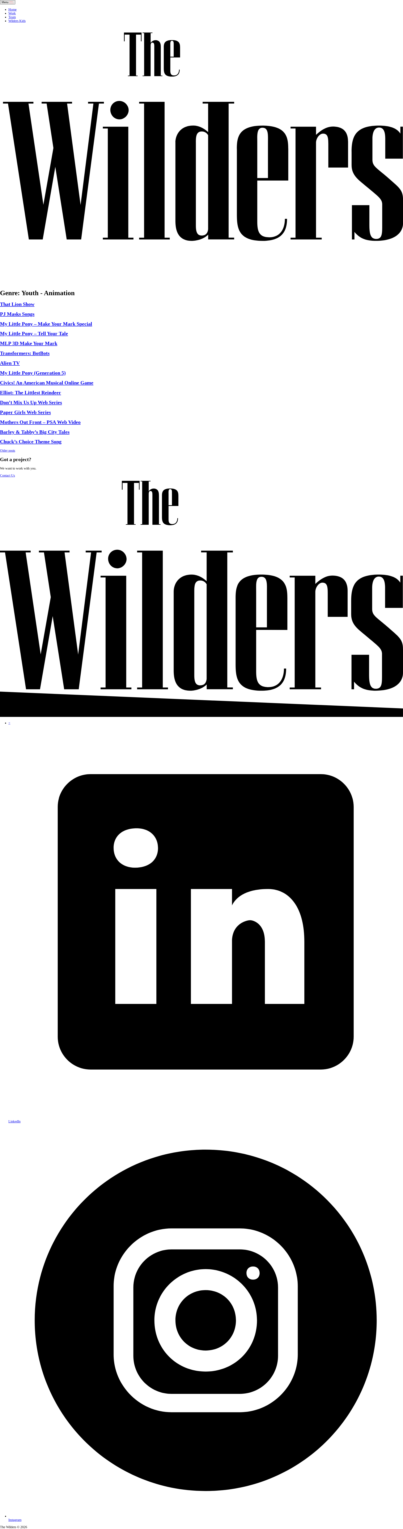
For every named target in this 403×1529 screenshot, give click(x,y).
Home (12, 9)
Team (12, 17)
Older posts (7, 450)
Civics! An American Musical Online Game (46, 382)
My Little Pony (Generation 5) (33, 373)
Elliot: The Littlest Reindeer (30, 392)
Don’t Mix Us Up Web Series (31, 402)
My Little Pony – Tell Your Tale (34, 333)
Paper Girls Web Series (25, 412)
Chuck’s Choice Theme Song (30, 441)
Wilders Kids (17, 21)
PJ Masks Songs (17, 314)
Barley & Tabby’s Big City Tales (34, 432)
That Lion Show (17, 304)
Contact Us (7, 475)
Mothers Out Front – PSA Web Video (40, 422)
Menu (5, 2)
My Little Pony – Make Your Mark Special (46, 324)
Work (12, 13)
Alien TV (10, 363)
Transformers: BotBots (25, 353)
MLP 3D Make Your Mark (28, 343)
